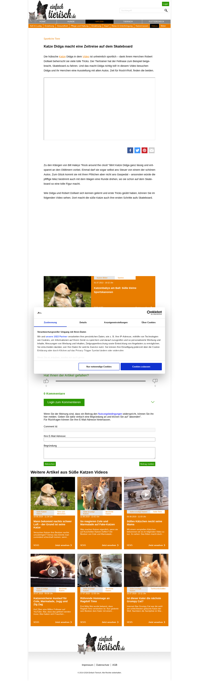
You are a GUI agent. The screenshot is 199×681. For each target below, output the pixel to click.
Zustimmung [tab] (50, 322)
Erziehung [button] (49, 26)
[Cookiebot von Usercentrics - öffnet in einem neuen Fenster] (149, 313)
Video (86, 56)
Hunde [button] (71, 21)
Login (165, 4)
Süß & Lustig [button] (36, 26)
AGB (114, 665)
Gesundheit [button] (62, 26)
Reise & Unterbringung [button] (122, 26)
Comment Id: (51, 426)
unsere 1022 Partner (57, 336)
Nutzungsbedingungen (110, 413)
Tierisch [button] (128, 21)
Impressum (87, 665)
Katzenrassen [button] (142, 26)
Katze (62, 56)
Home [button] (42, 21)
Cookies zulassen (141, 366)
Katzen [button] (99, 21)
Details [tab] (83, 322)
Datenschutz (102, 665)
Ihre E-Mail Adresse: (55, 436)
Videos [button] (154, 26)
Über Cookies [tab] (149, 322)
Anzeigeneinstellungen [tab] (116, 322)
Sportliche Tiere (52, 39)
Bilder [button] (163, 26)
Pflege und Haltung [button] (79, 26)
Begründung (50, 445)
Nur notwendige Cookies (99, 366)
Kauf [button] (106, 26)
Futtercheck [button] (156, 21)
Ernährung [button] (96, 26)
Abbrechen (50, 464)
